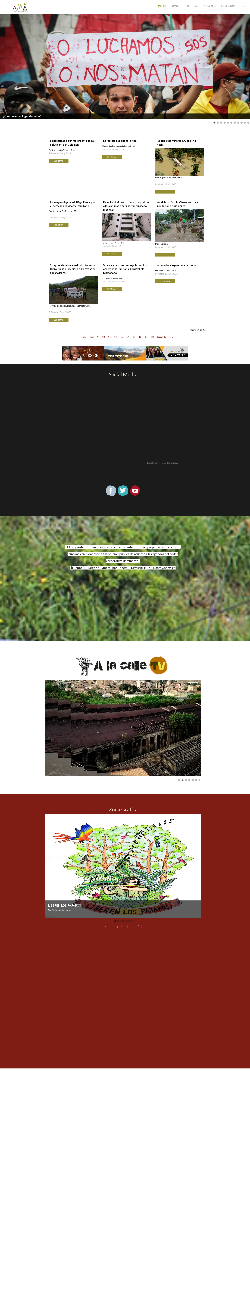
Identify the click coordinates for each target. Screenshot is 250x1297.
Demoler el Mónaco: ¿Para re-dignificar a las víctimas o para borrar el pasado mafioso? (126, 205)
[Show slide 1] (214, 123)
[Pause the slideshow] (242, 66)
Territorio (191, 5)
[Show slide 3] (221, 123)
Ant (92, 337)
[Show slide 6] (231, 123)
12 (115, 337)
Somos (175, 5)
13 (121, 337)
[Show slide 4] (225, 123)
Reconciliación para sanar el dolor (176, 265)
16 (140, 337)
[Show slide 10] (245, 123)
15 (134, 337)
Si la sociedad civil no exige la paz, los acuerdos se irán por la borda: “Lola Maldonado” (124, 268)
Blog (243, 5)
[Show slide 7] (235, 123)
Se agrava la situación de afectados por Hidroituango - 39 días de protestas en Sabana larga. (73, 268)
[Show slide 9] (241, 123)
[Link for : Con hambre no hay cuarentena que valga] (125, 66)
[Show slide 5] (228, 123)
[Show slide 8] (238, 123)
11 (109, 337)
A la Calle (210, 5)
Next (197, 866)
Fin (171, 337)
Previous (48, 866)
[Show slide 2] (218, 123)
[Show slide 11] (248, 123)
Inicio (162, 5)
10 (103, 337)
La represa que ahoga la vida (120, 140)
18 (152, 337)
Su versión (228, 5)
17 (146, 337)
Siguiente (161, 337)
